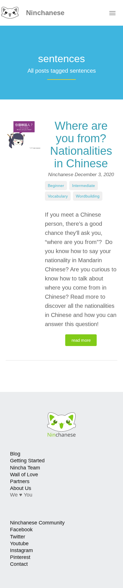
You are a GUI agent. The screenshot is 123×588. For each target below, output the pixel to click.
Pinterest (20, 557)
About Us (20, 488)
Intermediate (83, 185)
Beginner (56, 185)
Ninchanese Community (37, 523)
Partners (19, 481)
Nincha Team (25, 468)
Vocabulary (58, 196)
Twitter (17, 537)
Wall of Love (24, 474)
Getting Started (27, 460)
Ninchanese (44, 13)
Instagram (21, 550)
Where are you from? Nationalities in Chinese (81, 144)
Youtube (19, 543)
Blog (15, 454)
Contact (19, 564)
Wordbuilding (88, 196)
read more (81, 340)
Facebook (21, 529)
